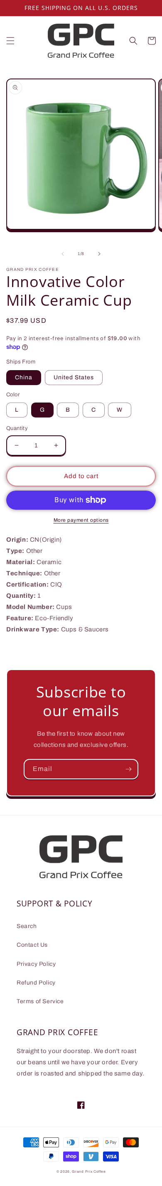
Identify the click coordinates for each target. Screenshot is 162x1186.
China (23, 377)
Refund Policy (36, 983)
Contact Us (32, 945)
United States (74, 377)
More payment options (81, 520)
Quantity (17, 428)
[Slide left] (63, 254)
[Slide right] (99, 254)
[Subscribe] (128, 769)
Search (27, 926)
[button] (10, 41)
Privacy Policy (36, 964)
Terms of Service (40, 1001)
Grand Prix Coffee (89, 1172)
